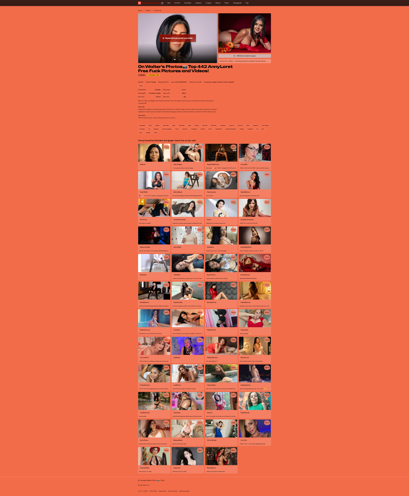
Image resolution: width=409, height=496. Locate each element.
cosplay (148, 132)
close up (231, 125)
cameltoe (222, 125)
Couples (208, 3)
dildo (247, 125)
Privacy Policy (162, 491)
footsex (242, 129)
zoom (210, 129)
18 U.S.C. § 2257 (143, 491)
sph (263, 129)
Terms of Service (172, 491)
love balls (142, 129)
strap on (185, 129)
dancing (240, 125)
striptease (194, 129)
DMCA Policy (153, 491)
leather (157, 125)
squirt (177, 129)
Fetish (227, 3)
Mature (218, 3)
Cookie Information (184, 491)
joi (257, 129)
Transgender (237, 3)
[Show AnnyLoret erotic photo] (174, 59)
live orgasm (265, 125)
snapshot (250, 129)
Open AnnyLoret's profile (180, 39)
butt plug (213, 125)
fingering (255, 125)
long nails (142, 125)
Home (140, 10)
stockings (181, 125)
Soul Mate (187, 3)
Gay (247, 3)
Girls (168, 3)
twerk (155, 132)
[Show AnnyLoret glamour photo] (180, 59)
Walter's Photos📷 (151, 3)
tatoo (173, 125)
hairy (150, 125)
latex (189, 125)
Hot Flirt (177, 3)
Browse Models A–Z (143, 485)
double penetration (230, 129)
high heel (166, 125)
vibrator (202, 129)
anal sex (204, 125)
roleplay (156, 129)
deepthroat (218, 129)
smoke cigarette (167, 129)
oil (149, 129)
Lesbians (198, 3)
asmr (140, 132)
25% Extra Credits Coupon (247, 56)
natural (197, 125)
